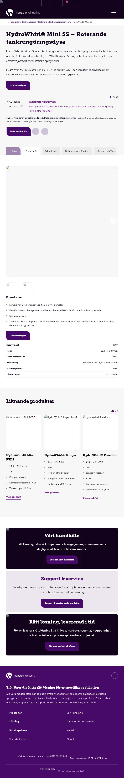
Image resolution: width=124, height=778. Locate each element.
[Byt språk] (79, 3)
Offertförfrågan (18, 85)
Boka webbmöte (18, 131)
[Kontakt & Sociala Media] (44, 3)
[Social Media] (114, 675)
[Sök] (72, 3)
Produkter (15, 22)
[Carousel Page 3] (117, 97)
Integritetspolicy (47, 769)
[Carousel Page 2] (114, 97)
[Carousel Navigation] (113, 221)
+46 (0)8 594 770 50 (57, 756)
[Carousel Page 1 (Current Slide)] (110, 97)
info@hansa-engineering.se (30, 756)
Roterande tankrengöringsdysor (54, 22)
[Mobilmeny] (114, 12)
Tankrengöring (29, 22)
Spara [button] (14, 151)
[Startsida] (23, 12)
